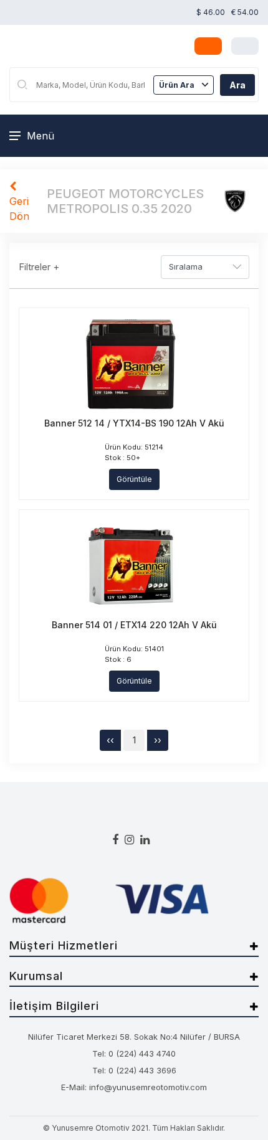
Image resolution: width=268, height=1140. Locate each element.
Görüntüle (134, 479)
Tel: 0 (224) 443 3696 (134, 1070)
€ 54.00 (245, 12)
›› (157, 740)
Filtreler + (39, 267)
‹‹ (110, 740)
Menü (40, 136)
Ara (237, 85)
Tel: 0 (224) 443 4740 (134, 1053)
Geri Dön (19, 208)
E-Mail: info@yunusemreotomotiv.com (134, 1087)
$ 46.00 (210, 12)
